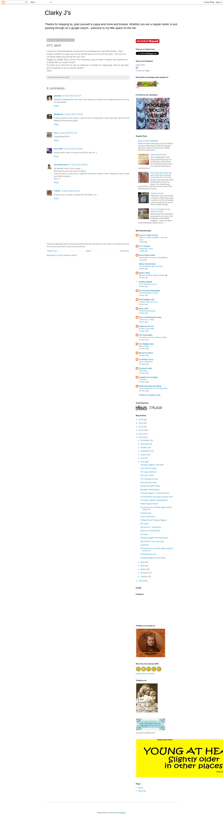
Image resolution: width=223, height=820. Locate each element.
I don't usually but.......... (149, 517)
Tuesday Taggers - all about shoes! (154, 493)
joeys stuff (143, 308)
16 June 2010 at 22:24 (70, 191)
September (145, 451)
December (145, 440)
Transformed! (145, 513)
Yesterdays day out (148, 554)
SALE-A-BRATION (146, 362)
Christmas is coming (146, 320)
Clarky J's (58, 12)
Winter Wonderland (147, 264)
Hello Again (143, 371)
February (145, 573)
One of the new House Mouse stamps (153, 337)
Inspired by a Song (146, 248)
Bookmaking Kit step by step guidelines (153, 257)
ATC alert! (144, 524)
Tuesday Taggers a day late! (152, 465)
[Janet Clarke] (137, 68)
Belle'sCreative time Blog (150, 386)
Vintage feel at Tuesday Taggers (153, 520)
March (143, 569)
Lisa (55, 133)
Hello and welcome (158, 155)
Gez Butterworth (61, 165)
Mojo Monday (144, 346)
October (144, 447)
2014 (141, 423)
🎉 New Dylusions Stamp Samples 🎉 (153, 275)
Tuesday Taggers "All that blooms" (154, 538)
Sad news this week (148, 482)
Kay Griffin (58, 149)
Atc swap (144, 534)
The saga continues (148, 472)
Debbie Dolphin (145, 282)
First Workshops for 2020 (148, 293)
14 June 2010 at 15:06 (73, 114)
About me (142, 791)
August (144, 455)
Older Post (124, 251)
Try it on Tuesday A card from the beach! (160, 210)
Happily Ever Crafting (148, 377)
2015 (141, 420)
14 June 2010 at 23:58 (73, 149)
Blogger (122, 813)
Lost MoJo (144, 545)
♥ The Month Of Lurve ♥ (148, 284)
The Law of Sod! (147, 475)
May (143, 562)
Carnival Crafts (145, 368)
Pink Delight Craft (146, 300)
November (145, 444)
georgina (57, 96)
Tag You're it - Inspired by (150, 527)
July (142, 458)
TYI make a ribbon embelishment (153, 500)
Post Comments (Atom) (67, 255)
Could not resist (156, 193)
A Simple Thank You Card (148, 302)
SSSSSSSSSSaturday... (147, 311)
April (143, 566)
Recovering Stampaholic (149, 291)
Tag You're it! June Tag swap (152, 541)
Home (88, 251)
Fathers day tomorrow (149, 504)
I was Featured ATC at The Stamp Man (153, 388)
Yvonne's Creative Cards (149, 395)
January (144, 576)
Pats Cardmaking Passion (150, 317)
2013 (141, 427)
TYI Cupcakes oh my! (149, 479)
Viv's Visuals (144, 246)
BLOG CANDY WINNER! (148, 141)
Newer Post (52, 251)
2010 (141, 437)
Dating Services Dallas (145, 674)
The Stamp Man (145, 335)
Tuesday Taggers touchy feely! (152, 558)
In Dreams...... (144, 380)
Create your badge (143, 71)
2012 (141, 430)
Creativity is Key (146, 359)
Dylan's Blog (144, 273)
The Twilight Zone (146, 344)
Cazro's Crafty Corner (148, 235)
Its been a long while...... (148, 328)
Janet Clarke (140, 65)
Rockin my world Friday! (150, 486)
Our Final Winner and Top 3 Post (151, 266)
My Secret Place (146, 353)
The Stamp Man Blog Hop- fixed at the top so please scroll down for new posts (161, 175)
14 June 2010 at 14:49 (71, 96)
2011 (141, 434)
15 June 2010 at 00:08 (78, 165)
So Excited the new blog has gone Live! (156, 497)
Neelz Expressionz (147, 255)
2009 (141, 581)
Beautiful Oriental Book (149, 490)
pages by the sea (146, 326)
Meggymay (58, 114)
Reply (56, 106)
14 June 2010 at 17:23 (67, 133)
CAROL (57, 191)
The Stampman (84, 59)
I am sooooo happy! (148, 468)
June (143, 462)
